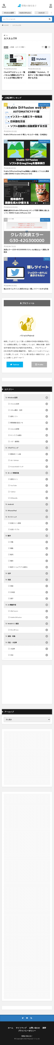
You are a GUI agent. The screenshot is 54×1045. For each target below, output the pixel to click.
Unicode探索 (28, 429)
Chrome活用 (28, 404)
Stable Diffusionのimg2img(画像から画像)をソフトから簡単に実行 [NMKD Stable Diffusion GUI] (26, 172)
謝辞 (44, 1028)
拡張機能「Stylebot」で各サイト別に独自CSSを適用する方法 (39, 75)
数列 (28, 554)
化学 (27, 573)
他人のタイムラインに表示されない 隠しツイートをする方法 (26, 289)
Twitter (47, 259)
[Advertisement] (27, 684)
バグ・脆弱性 (28, 441)
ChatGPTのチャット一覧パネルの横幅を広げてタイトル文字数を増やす (14, 75)
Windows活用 (9, 13)
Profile (40, 364)
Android (41, 13)
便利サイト (28, 479)
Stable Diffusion (25, 13)
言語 (27, 580)
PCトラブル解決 (28, 435)
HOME (6, 25)
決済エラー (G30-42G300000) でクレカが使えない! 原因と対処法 (26, 251)
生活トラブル (45, 220)
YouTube (28, 485)
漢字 (28, 598)
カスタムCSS (16, 25)
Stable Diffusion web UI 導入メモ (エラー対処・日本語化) (25, 134)
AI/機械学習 (27, 605)
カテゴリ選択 (19, 47)
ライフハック (27, 517)
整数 (28, 548)
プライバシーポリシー (27, 1031)
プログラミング (27, 448)
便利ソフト (28, 416)
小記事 (28, 649)
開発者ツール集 (28, 454)
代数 (28, 542)
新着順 (6, 47)
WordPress (28, 630)
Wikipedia (28, 498)
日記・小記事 (27, 642)
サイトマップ (21, 1028)
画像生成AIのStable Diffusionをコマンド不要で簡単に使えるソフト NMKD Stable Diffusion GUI (26, 211)
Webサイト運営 (27, 624)
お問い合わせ (34, 1028)
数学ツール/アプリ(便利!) (28, 567)
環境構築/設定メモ (28, 423)
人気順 (12, 47)
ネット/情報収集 (27, 473)
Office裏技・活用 (28, 410)
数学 (27, 536)
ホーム (10, 1028)
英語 (28, 586)
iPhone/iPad (27, 511)
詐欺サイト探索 (28, 523)
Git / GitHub (28, 460)
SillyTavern (28, 611)
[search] (49, 19)
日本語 (28, 592)
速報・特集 (27, 636)
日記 (28, 655)
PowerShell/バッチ (28, 467)
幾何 (28, 561)
